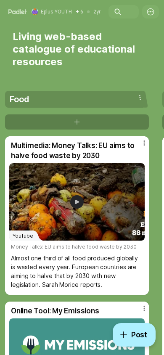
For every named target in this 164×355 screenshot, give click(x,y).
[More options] (150, 12)
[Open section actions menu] (140, 97)
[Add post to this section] (77, 122)
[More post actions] (139, 146)
